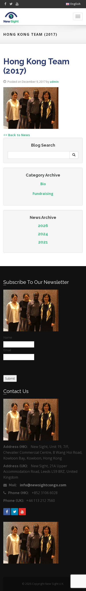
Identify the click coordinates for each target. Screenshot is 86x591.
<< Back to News (16, 135)
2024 (43, 233)
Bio (43, 183)
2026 (43, 225)
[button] (73, 155)
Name (7, 337)
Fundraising (43, 193)
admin (54, 82)
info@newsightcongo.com (43, 485)
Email (7, 350)
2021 (43, 242)
